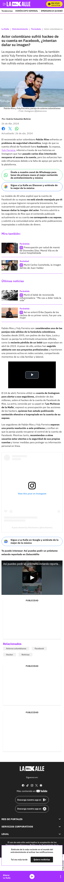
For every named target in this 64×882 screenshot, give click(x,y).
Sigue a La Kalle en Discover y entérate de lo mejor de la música (34, 187)
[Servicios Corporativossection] (59, 826)
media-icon (32, 876)
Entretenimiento (20, 29)
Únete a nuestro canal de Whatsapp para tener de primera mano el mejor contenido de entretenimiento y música (34, 175)
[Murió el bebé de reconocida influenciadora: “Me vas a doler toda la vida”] (9, 295)
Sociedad (24, 261)
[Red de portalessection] (59, 819)
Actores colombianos (16, 648)
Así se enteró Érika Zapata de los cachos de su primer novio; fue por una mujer (40, 315)
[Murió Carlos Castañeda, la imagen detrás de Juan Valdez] (9, 265)
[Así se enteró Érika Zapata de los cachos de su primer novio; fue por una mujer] (9, 313)
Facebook (3, 130)
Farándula (36, 29)
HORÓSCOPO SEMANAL (26, 11)
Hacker (9, 654)
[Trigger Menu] (4, 4)
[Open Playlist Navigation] (60, 876)
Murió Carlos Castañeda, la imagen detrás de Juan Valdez (40, 266)
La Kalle (5, 29)
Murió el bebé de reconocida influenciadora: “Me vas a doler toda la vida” (40, 297)
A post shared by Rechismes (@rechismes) (32, 527)
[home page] (32, 768)
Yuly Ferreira (8, 150)
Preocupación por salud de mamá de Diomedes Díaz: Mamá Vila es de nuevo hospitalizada (40, 250)
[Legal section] (59, 834)
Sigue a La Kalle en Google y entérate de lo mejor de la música (34, 541)
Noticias (25, 654)
